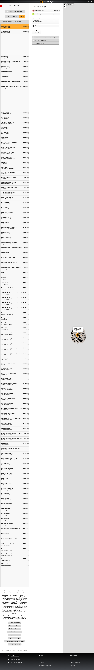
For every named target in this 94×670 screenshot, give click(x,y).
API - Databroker (74, 655)
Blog (42, 655)
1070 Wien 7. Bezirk (14, 625)
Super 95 (14, 16)
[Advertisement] (15, 44)
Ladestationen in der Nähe (16, 11)
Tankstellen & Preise (15, 659)
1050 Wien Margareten (14, 632)
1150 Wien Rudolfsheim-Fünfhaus (15, 641)
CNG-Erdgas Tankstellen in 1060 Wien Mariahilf (14, 650)
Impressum (73, 665)
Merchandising (44, 659)
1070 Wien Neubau (15, 622)
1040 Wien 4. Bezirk (14, 635)
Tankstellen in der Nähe (16, 662)
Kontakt (72, 659)
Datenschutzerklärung (75, 662)
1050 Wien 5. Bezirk (14, 629)
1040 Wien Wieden (15, 638)
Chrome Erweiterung (46, 665)
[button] (77, 335)
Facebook (43, 662)
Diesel (7, 16)
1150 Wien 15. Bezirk (14, 644)
